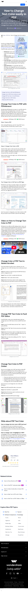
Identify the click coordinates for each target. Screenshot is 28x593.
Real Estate (20, 529)
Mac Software (21, 532)
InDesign (7, 535)
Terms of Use (21, 582)
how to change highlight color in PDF (17, 438)
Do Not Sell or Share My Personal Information (14, 584)
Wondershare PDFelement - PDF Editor (9, 47)
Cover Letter (21, 526)
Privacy (15, 582)
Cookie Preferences (8, 585)
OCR (19, 520)
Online (19, 523)
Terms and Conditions (8, 582)
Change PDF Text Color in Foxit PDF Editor (11, 96)
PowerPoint (20, 535)
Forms (6, 517)
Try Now (22, 4)
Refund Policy (16, 585)
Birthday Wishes (9, 526)
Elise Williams (14, 456)
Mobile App (8, 523)
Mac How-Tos (8, 532)
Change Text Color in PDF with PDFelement (11, 92)
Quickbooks (8, 529)
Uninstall (22, 585)
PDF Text (8, 35)
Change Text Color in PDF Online (9, 97)
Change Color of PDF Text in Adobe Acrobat (11, 94)
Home (4, 35)
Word (19, 517)
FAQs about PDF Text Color (7, 99)
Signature (7, 520)
